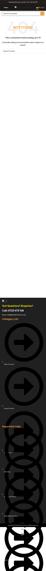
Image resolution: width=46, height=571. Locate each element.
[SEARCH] (42, 13)
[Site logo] (23, 7)
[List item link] (23, 372)
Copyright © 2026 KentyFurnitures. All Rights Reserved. (23, 525)
